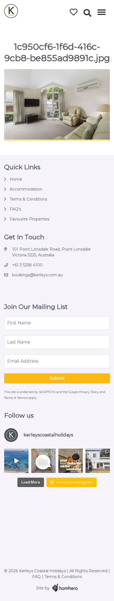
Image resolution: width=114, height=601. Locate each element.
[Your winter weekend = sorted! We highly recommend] (70, 461)
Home (16, 179)
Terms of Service (16, 398)
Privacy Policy (89, 392)
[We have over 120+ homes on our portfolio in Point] (16, 461)
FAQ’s (15, 209)
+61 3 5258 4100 (27, 264)
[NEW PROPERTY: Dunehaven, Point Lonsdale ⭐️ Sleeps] (98, 461)
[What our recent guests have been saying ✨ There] (43, 461)
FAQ (36, 576)
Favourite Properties (29, 219)
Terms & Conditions (28, 199)
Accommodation (26, 189)
